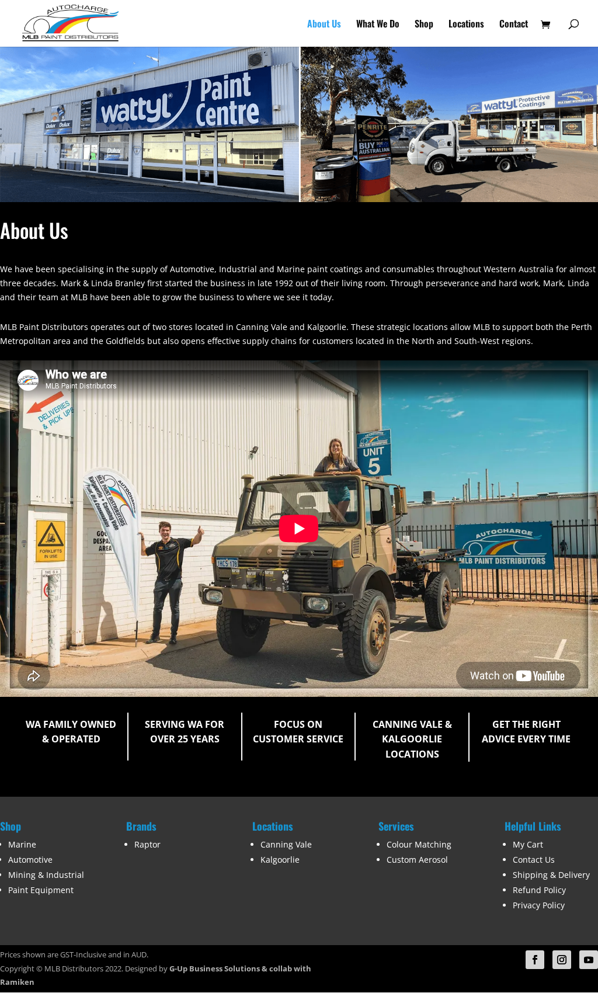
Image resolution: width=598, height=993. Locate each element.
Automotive (30, 859)
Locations (466, 24)
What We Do (377, 24)
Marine (22, 844)
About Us (324, 24)
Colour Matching (419, 844)
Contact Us (534, 859)
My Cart (528, 844)
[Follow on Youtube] (588, 959)
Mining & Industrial (46, 874)
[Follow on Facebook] (535, 959)
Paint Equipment (41, 889)
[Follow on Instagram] (561, 959)
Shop (424, 24)
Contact (513, 24)
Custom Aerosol (417, 859)
